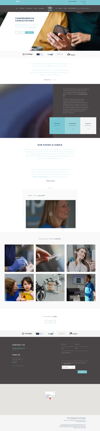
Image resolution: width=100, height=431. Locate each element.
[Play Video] (50, 214)
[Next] (95, 175)
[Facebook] (16, 1)
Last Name (77, 344)
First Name (63, 344)
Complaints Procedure (73, 420)
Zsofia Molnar (84, 418)
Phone (76, 348)
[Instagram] (18, 1)
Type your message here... (66, 352)
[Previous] (4, 175)
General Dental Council (81, 420)
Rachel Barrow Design (74, 418)
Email (62, 348)
